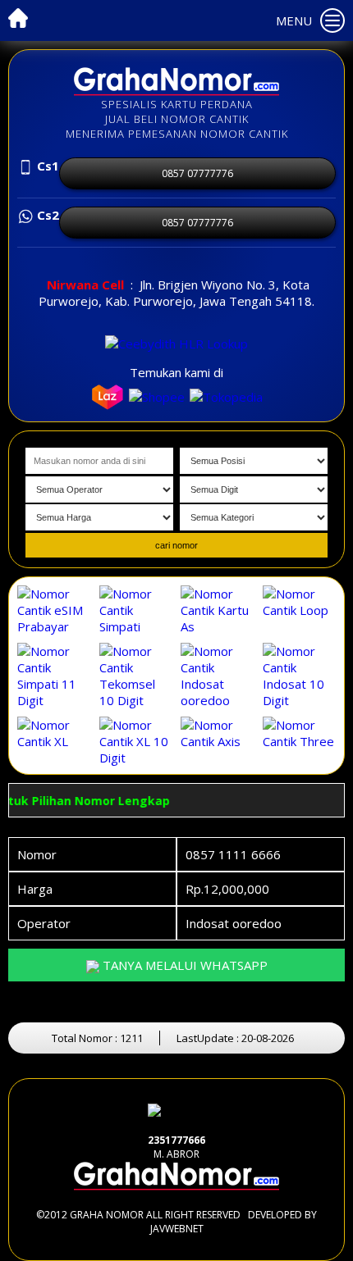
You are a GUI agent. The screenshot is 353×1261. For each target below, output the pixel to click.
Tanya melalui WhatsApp (183, 965)
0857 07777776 (197, 173)
